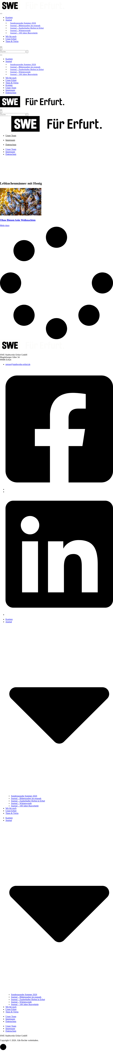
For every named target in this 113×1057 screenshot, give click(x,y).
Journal (9, 20)
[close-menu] (1, 46)
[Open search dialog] (1, 48)
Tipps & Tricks (12, 41)
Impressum (10, 90)
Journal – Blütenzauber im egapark (25, 25)
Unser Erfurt (11, 39)
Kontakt (9, 85)
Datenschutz (11, 92)
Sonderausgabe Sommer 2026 (23, 23)
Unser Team (11, 88)
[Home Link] (32, 106)
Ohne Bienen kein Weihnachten (18, 220)
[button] (3, 1047)
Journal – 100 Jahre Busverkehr (24, 33)
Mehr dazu (4, 225)
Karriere (9, 17)
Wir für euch (11, 36)
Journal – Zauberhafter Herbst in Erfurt (27, 28)
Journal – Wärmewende (20, 30)
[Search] (27, 51)
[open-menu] (1, 13)
